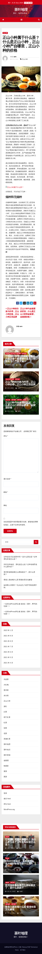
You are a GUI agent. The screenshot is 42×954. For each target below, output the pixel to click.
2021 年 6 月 (8, 652)
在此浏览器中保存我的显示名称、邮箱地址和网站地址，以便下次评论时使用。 (21, 523)
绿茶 (5, 728)
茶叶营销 (7, 755)
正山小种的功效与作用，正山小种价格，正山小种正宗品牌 (20, 383)
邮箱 (6, 492)
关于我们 (22, 950)
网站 (5, 505)
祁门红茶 (7, 717)
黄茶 (5, 771)
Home (17, 950)
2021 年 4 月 (8, 663)
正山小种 (5, 32)
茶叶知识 (24, 353)
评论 (6, 436)
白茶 (5, 712)
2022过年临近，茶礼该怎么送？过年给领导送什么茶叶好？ (19, 863)
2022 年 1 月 (8, 630)
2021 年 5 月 (8, 657)
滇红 (5, 706)
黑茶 (5, 777)
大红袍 (7, 353)
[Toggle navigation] (21, 19)
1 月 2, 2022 (11, 848)
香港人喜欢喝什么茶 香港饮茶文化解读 (18, 580)
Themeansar (34, 947)
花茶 (5, 733)
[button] (39, 20)
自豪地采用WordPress (11, 947)
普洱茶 (6, 690)
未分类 (6, 695)
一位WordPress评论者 (12, 611)
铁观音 (6, 766)
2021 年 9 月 (8, 636)
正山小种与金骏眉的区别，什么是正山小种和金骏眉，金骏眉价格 (20, 405)
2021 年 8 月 (8, 641)
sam (14, 57)
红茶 (13, 379)
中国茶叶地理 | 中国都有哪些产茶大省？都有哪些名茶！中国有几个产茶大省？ (20, 359)
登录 (5, 793)
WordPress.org (9, 809)
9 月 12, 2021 (11, 891)
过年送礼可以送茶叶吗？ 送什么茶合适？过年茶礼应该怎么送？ (20, 842)
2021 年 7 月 (8, 646)
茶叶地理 (21, 9)
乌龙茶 (6, 679)
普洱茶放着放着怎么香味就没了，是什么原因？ (20, 886)
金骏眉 (24, 399)
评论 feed (7, 804)
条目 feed (7, 798)
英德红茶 (7, 739)
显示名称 (7, 479)
